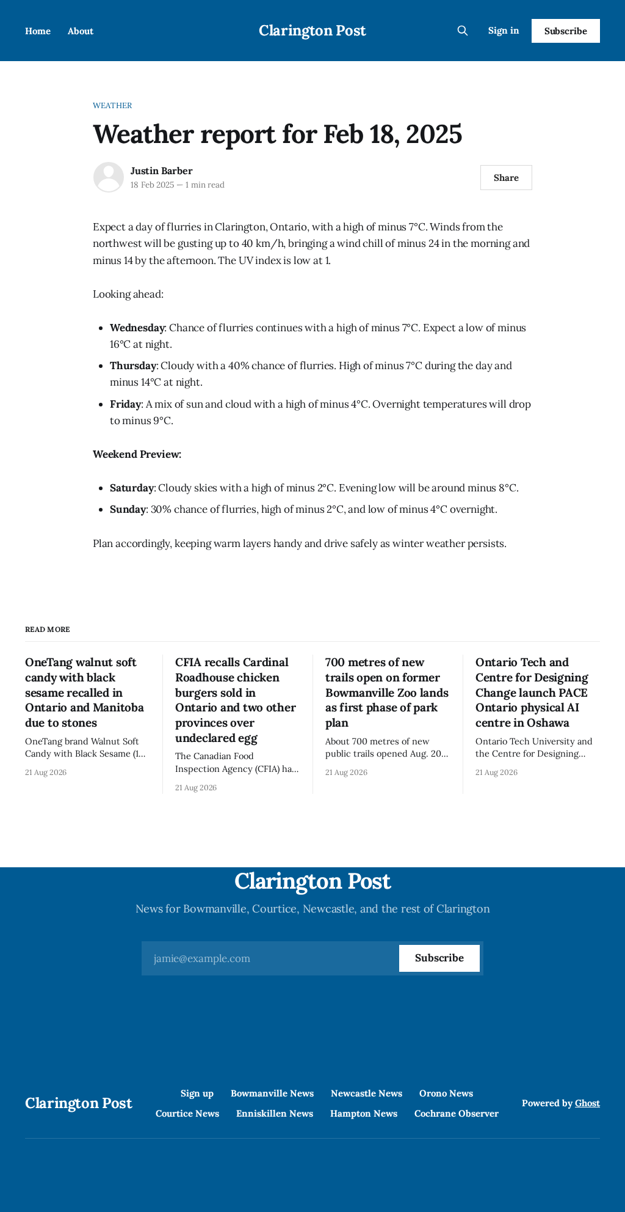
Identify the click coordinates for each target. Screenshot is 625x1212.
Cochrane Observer (456, 1113)
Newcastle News (366, 1093)
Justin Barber (161, 170)
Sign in (503, 30)
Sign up (197, 1093)
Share (506, 177)
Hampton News (363, 1113)
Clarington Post (312, 30)
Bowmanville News (272, 1093)
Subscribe (565, 31)
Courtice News (187, 1113)
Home (38, 31)
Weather (112, 105)
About (80, 31)
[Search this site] (462, 30)
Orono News (446, 1093)
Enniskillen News (274, 1113)
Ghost (587, 1103)
